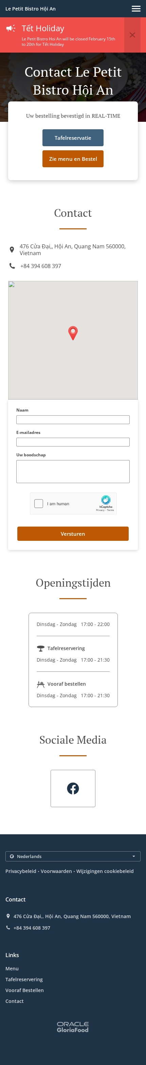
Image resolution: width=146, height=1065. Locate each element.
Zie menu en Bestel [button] (73, 158)
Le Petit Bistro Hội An (30, 8)
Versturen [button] (73, 533)
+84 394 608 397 (40, 266)
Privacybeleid (20, 871)
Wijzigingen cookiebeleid (105, 871)
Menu (12, 968)
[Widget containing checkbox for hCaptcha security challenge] (73, 504)
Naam (22, 410)
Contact (14, 1001)
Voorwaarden (56, 871)
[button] (136, 9)
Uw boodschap (31, 455)
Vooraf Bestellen (24, 990)
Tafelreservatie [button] (73, 137)
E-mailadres (28, 432)
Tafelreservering (24, 979)
